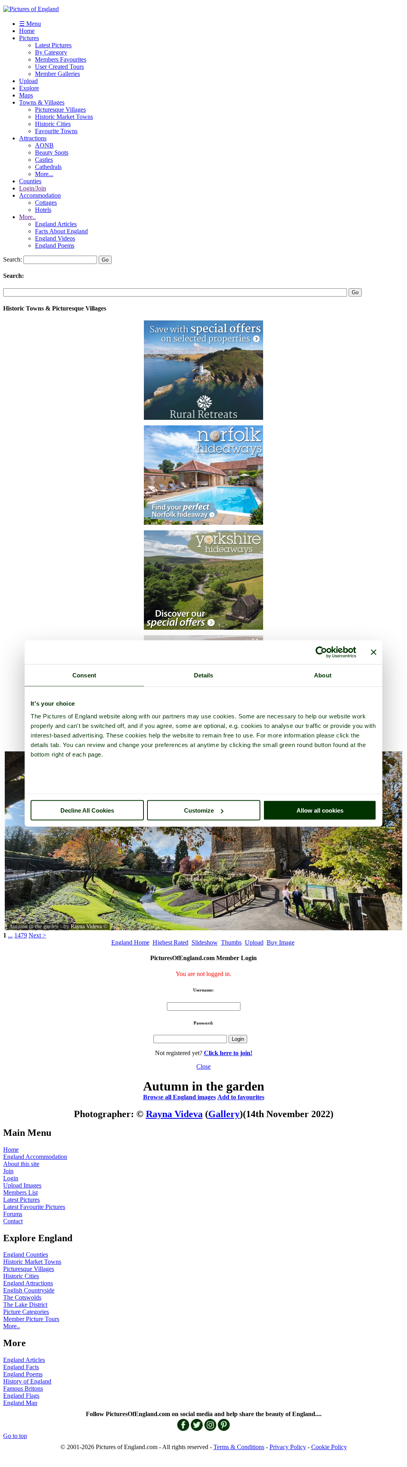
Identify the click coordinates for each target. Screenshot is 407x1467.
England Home (130, 942)
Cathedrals (48, 166)
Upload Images (22, 1185)
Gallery (224, 1114)
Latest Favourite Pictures (34, 1206)
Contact (13, 1221)
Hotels (43, 209)
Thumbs (231, 942)
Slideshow (205, 942)
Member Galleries (57, 73)
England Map (20, 1402)
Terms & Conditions (238, 1447)
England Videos (55, 238)
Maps (26, 95)
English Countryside (28, 1290)
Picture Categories (26, 1311)
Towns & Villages (41, 102)
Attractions (33, 138)
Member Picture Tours (31, 1319)
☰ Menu (30, 23)
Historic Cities (53, 123)
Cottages (46, 202)
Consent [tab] (84, 675)
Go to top (15, 1435)
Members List (20, 1192)
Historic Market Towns (64, 116)
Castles (44, 159)
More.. (27, 216)
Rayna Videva (86, 926)
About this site (21, 1163)
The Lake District (25, 1304)
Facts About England (61, 231)
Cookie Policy (329, 1447)
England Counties (25, 1254)
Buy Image (281, 942)
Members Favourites (60, 59)
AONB (44, 145)
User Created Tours (59, 66)
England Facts (21, 1367)
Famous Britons (23, 1388)
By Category (51, 52)
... (10, 935)
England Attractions (28, 1283)
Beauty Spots (51, 152)
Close (203, 1066)
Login (10, 1178)
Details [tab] (203, 675)
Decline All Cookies (87, 810)
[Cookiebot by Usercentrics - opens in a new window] (321, 652)
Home (27, 30)
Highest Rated (170, 942)
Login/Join (32, 188)
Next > (37, 935)
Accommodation (40, 195)
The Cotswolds (22, 1297)
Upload (28, 81)
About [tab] (322, 675)
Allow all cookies (320, 810)
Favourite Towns (56, 131)
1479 (20, 935)
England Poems (54, 245)
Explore (29, 88)
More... (44, 174)
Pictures (29, 38)
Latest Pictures (53, 45)
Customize (199, 810)
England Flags (21, 1395)
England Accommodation (35, 1156)
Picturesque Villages (60, 109)
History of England (27, 1381)
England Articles (56, 224)
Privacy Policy (287, 1447)
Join (8, 1171)
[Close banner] (373, 652)
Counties (30, 181)
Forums (12, 1214)
